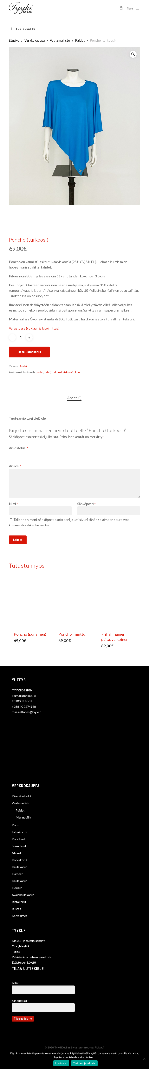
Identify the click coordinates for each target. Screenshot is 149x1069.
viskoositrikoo (71, 372)
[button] (133, 8)
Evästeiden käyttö (24, 962)
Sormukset (19, 846)
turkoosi (57, 372)
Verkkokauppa (34, 40)
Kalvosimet (19, 916)
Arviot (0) (74, 398)
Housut (17, 888)
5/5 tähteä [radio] (34, 453)
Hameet (17, 874)
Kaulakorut (19, 867)
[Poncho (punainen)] (30, 602)
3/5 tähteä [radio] (22, 453)
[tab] (74, 398)
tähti (47, 372)
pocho (39, 372)
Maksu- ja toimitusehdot (28, 940)
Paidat (80, 40)
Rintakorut (19, 902)
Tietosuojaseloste (84, 1063)
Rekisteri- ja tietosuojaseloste (31, 957)
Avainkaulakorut (23, 895)
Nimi (13, 504)
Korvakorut (19, 860)
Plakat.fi (99, 1047)
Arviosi (15, 466)
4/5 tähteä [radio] (28, 453)
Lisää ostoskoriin (29, 352)
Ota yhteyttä (20, 946)
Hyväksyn (61, 1063)
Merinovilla (23, 817)
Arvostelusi (18, 448)
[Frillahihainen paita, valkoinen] (117, 602)
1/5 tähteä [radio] (11, 453)
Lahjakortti (19, 832)
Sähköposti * (20, 1000)
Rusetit (16, 909)
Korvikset (18, 839)
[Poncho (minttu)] (75, 602)
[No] (144, 1059)
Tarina (16, 951)
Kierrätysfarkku (22, 796)
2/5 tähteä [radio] (17, 453)
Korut (16, 825)
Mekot (16, 853)
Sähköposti (86, 504)
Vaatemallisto (60, 40)
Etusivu (14, 40)
